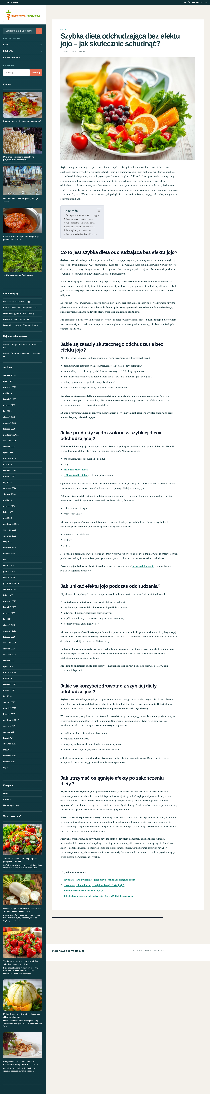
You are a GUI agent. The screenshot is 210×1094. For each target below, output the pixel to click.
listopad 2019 (9, 637)
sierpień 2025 (9, 447)
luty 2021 (7, 559)
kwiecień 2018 (9, 684)
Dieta (5, 793)
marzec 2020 (9, 613)
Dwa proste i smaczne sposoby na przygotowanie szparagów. (18, 158)
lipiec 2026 (8, 381)
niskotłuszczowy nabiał (76, 469)
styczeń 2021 (9, 565)
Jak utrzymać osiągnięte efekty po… (82, 234)
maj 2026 (7, 393)
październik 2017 (11, 720)
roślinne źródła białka (76, 475)
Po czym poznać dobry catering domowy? (22, 121)
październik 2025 (11, 435)
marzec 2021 (9, 553)
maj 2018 (7, 678)
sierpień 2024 (9, 494)
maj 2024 (7, 500)
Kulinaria (7, 799)
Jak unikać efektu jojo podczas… (81, 226)
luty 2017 (7, 767)
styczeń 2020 (9, 625)
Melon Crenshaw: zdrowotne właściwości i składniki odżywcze (22, 1015)
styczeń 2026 (9, 417)
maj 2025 (7, 464)
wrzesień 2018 (9, 654)
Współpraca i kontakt (195, 2)
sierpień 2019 (9, 649)
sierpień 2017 (9, 732)
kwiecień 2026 (9, 399)
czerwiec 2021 (9, 536)
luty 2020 (7, 619)
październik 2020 (11, 583)
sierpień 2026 (9, 375)
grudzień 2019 (9, 631)
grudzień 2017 (9, 708)
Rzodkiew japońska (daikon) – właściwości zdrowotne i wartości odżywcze (22, 910)
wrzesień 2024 (9, 488)
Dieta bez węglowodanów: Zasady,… (20, 313)
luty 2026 (7, 411)
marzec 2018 (9, 690)
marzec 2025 (9, 476)
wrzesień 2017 (9, 726)
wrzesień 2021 (9, 530)
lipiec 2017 (8, 738)
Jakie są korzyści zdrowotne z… (80, 230)
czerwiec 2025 (9, 458)
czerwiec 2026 (9, 387)
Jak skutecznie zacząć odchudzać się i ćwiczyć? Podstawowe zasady (100, 896)
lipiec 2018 (8, 666)
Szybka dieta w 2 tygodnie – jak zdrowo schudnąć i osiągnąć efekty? (100, 879)
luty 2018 (7, 696)
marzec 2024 (9, 506)
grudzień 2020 (9, 571)
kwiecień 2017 (9, 755)
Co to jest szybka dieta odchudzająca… (83, 215)
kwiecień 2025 (9, 470)
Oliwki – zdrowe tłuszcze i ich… (17, 319)
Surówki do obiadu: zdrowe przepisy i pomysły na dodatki (20, 859)
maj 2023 (7, 518)
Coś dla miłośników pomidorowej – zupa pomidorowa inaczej (21, 237)
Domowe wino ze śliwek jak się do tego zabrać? (20, 199)
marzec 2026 (9, 405)
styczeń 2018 (9, 702)
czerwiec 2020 (9, 601)
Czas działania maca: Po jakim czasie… (21, 307)
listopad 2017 (9, 714)
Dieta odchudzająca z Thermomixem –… (21, 325)
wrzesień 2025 (9, 441)
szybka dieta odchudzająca (112, 252)
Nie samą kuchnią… (12, 805)
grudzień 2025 (9, 423)
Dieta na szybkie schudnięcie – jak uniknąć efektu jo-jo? (94, 885)
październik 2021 (11, 524)
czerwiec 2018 (9, 672)
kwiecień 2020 (9, 607)
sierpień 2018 (9, 660)
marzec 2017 (9, 761)
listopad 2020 (9, 577)
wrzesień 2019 (9, 643)
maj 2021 (7, 542)
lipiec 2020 (8, 595)
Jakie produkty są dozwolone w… (81, 222)
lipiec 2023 (8, 512)
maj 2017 (7, 750)
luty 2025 (7, 482)
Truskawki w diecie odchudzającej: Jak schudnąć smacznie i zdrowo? (20, 962)
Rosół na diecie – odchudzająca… (18, 301)
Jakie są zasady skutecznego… (80, 218)
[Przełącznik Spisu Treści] (98, 210)
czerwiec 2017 (9, 744)
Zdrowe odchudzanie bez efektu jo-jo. (84, 890)
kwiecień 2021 (9, 548)
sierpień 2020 (9, 589)
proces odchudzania (143, 566)
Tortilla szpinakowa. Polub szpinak (18, 275)
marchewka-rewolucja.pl (68, 950)
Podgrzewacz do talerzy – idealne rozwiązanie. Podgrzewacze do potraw (20, 1063)
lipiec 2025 (8, 452)
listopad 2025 (9, 429)
